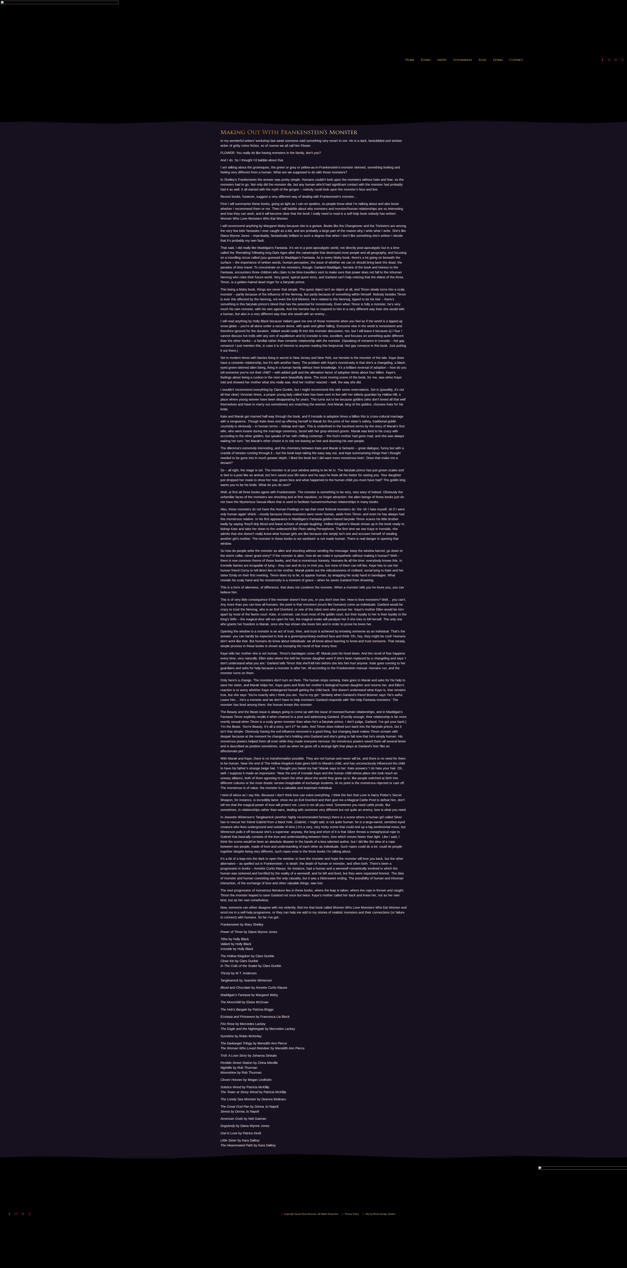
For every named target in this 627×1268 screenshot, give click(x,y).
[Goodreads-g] (622, 60)
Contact (516, 60)
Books (426, 60)
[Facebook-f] (602, 60)
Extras (498, 60)
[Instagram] (609, 60)
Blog (482, 60)
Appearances (462, 60)
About (442, 60)
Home (409, 60)
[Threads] (616, 60)
